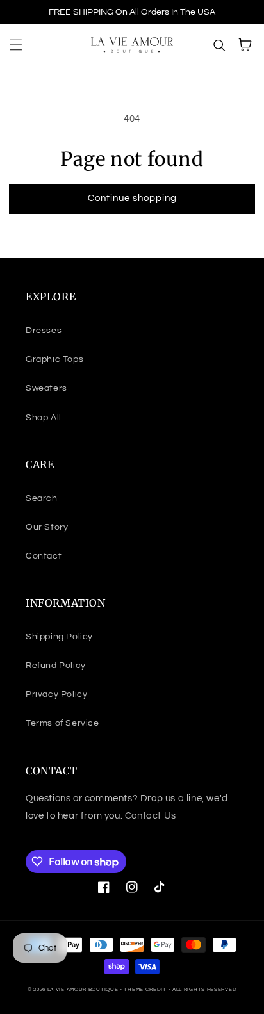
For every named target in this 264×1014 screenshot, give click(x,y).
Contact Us (150, 816)
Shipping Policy (59, 636)
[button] (16, 45)
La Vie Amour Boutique (83, 989)
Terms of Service (62, 723)
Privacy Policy (56, 694)
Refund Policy (56, 665)
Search (42, 498)
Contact (44, 556)
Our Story (47, 527)
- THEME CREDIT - (146, 989)
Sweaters (46, 388)
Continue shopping (132, 198)
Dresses (44, 330)
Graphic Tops (54, 359)
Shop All (44, 417)
